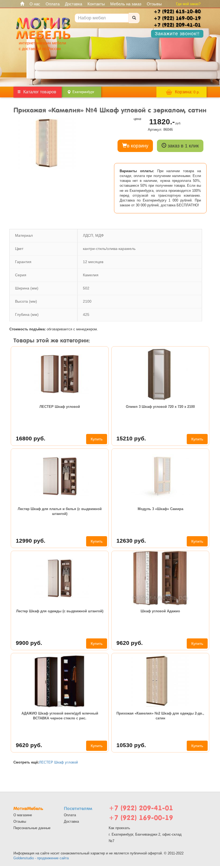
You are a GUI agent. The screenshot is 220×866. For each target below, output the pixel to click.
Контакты (96, 4)
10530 (131, 745)
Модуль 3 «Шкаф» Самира (160, 509)
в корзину (137, 146)
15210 (131, 438)
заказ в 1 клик (182, 146)
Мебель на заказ (125, 4)
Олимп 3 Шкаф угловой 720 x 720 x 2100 (160, 407)
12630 (131, 541)
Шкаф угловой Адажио (160, 611)
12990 (30, 541)
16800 (30, 438)
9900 (29, 643)
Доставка (73, 4)
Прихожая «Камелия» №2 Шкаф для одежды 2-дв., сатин (160, 715)
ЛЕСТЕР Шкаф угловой (59, 407)
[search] (134, 18)
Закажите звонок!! (177, 33)
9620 (129, 643)
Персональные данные (31, 828)
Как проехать (119, 828)
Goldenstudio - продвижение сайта (41, 858)
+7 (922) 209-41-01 (141, 808)
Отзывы (154, 4)
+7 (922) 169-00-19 (141, 818)
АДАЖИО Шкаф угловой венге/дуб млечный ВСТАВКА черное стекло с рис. (59, 715)
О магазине (22, 815)
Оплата (53, 4)
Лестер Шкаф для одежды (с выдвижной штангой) (59, 611)
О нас (35, 4)
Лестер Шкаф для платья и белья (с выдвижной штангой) (60, 511)
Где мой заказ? (188, 4)
